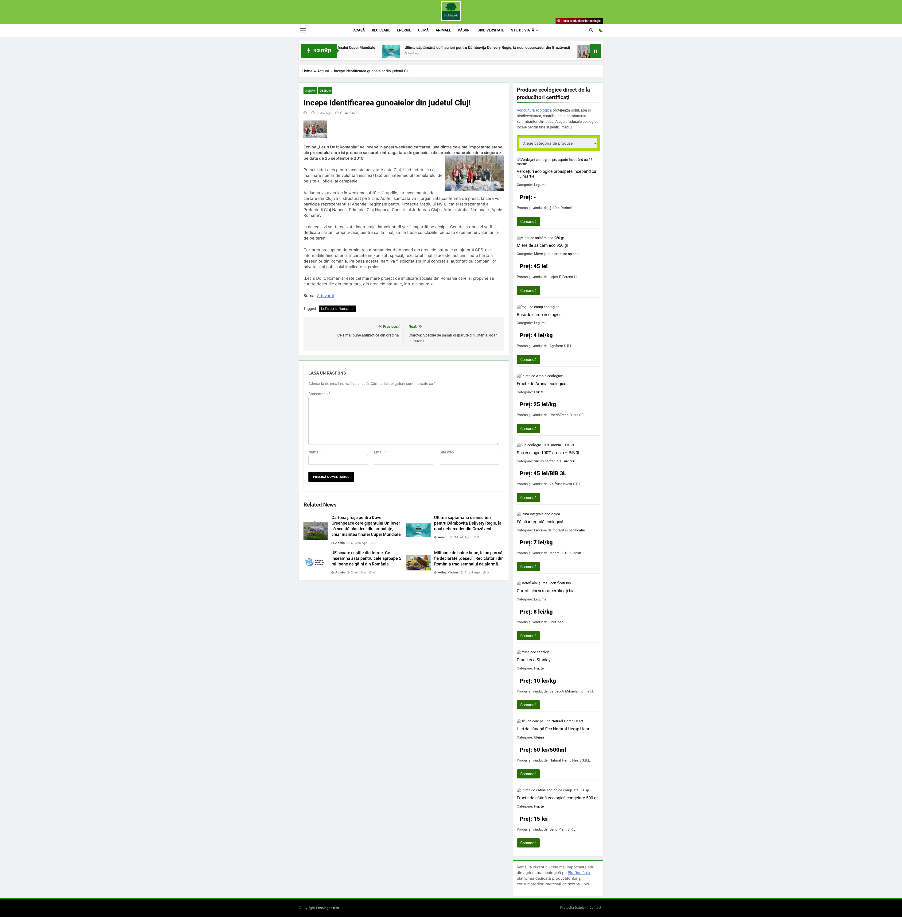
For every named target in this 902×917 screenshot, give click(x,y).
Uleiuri (539, 737)
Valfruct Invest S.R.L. (565, 484)
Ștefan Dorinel (560, 208)
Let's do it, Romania (337, 308)
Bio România (579, 872)
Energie (404, 30)
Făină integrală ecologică (540, 521)
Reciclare (381, 30)
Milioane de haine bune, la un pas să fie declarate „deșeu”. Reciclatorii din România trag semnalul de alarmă (469, 558)
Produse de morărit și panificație (559, 530)
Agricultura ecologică (534, 110)
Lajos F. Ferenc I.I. (563, 277)
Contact (595, 908)
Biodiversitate (491, 30)
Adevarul (325, 295)
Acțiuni (310, 91)
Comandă (528, 221)
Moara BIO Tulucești (565, 553)
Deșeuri (325, 91)
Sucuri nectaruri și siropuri (554, 461)
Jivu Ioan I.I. (558, 622)
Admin (340, 542)
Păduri (464, 30)
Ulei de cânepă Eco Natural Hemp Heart (554, 728)
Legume (540, 185)
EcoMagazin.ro (327, 908)
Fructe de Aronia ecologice (541, 383)
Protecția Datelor (573, 908)
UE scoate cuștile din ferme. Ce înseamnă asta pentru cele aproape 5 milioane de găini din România (366, 558)
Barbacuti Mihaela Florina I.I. (571, 691)
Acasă (359, 30)
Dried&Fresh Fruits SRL (567, 415)
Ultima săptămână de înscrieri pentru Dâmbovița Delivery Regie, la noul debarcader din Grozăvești (434, 47)
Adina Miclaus (448, 572)
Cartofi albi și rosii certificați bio (546, 590)
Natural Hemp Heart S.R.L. (570, 760)
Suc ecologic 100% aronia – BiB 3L (548, 452)
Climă (423, 30)
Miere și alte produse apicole (556, 254)
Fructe (539, 392)
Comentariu (319, 394)
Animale (443, 30)
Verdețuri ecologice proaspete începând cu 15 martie (556, 174)
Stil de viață (522, 30)
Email (380, 452)
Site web (447, 452)
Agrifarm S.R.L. (561, 346)
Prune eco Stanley (534, 659)
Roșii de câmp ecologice (539, 314)
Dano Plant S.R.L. (562, 829)
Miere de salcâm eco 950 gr (542, 245)
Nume (314, 452)
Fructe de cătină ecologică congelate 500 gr (557, 797)
